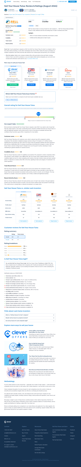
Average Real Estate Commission (39, 448)
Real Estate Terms (39, 438)
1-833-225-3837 (8, 430)
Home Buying (24, 1)
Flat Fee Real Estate (57, 439)
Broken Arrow (14, 99)
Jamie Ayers (11, 9)
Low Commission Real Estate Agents (59, 431)
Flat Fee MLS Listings (40, 452)
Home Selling (16, 1)
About (29, 1)
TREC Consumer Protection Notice (40, 460)
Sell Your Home (25, 430)
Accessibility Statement (10, 441)
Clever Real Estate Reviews (26, 439)
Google (7, 239)
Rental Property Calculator (41, 444)
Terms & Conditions (30, 460)
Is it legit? (38, 14)
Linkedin (72, 438)
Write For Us (7, 438)
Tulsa (7, 99)
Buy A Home (25, 432)
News (36, 441)
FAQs (43, 14)
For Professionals (36, 1)
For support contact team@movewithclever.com (11, 445)
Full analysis (18, 14)
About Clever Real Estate (41, 430)
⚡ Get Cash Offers (12, 84)
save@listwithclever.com (10, 432)
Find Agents (72, 1)
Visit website (31, 84)
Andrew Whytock (32, 10)
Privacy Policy (24, 460)
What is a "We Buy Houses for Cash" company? (17, 315)
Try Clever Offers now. (32, 58)
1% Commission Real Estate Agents (59, 436)
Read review (12, 87)
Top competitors (26, 14)
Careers (6, 435)
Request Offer (68, 84)
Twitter (71, 432)
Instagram (72, 435)
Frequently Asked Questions (41, 432)
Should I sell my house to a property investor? (17, 317)
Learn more (51, 108)
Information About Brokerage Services (52, 460)
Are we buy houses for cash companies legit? (17, 320)
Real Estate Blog (39, 435)
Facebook (72, 430)
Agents (23, 435)
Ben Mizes (32, 9)
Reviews (33, 14)
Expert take (12, 14)
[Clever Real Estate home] (8, 2)
